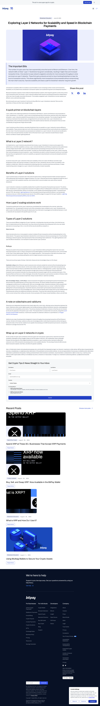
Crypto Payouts (30, 618)
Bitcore (52, 611)
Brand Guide (66, 617)
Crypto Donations (30, 625)
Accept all (92, 701)
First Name (10, 367)
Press (64, 614)
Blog (39, 626)
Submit (50, 397)
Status (52, 623)
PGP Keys (53, 620)
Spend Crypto (41, 614)
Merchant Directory (43, 617)
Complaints (66, 633)
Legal (64, 623)
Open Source (53, 617)
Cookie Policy (92, 697)
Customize (83, 701)
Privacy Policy (34, 695)
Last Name (53, 367)
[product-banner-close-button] (94, 2)
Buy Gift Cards (42, 620)
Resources (29, 640)
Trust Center (66, 626)
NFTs (27, 628)
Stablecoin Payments (31, 612)
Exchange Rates (30, 631)
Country (10, 380)
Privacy (64, 630)
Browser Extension (43, 611)
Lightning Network (25, 192)
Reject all (75, 701)
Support (40, 630)
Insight (52, 614)
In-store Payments (31, 621)
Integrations (53, 607)
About (64, 607)
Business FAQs (30, 634)
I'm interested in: (12, 386)
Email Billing (29, 615)
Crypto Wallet (41, 607)
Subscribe (43, 683)
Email (9, 373)
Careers (65, 611)
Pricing (28, 637)
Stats (64, 620)
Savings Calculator (31, 644)
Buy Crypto (41, 623)
